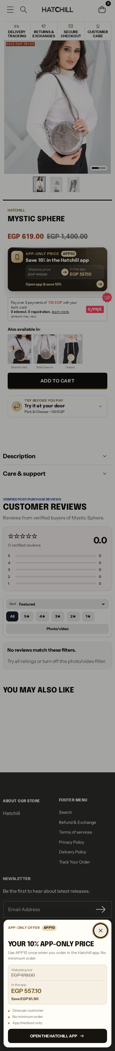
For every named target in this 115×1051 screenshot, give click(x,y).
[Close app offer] (100, 930)
